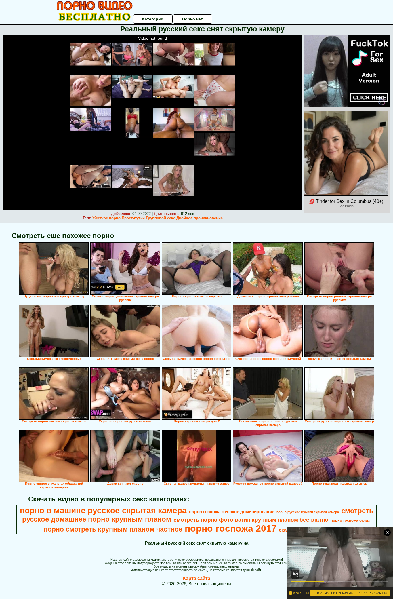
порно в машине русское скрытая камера (103, 510)
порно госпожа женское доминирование (231, 511)
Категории (152, 19)
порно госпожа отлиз (350, 520)
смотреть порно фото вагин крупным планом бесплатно (250, 520)
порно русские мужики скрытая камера (307, 512)
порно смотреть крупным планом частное (113, 529)
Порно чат (192, 19)
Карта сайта (196, 578)
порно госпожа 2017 (230, 528)
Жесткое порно (106, 218)
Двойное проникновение (199, 218)
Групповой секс (160, 218)
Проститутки (133, 218)
